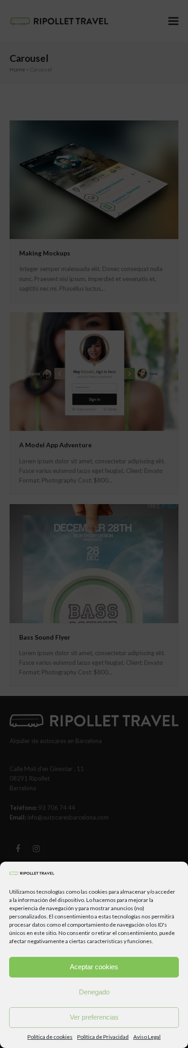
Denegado (94, 992)
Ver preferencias (94, 1017)
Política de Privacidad (103, 1036)
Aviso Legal (147, 1036)
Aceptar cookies (94, 967)
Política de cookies (50, 1036)
